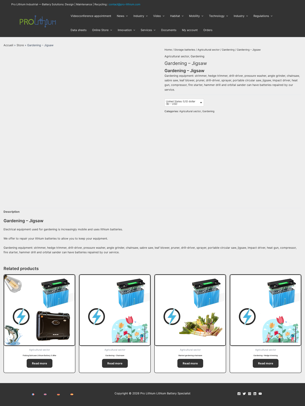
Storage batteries (184, 49)
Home (168, 49)
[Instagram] (249, 393)
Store (20, 45)
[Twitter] (244, 393)
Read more (39, 363)
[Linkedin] (254, 393)
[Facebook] (239, 393)
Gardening (228, 49)
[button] (126, 16)
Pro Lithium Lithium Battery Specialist (31, 32)
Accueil (8, 45)
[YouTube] (260, 393)
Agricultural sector (209, 49)
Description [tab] (12, 211)
